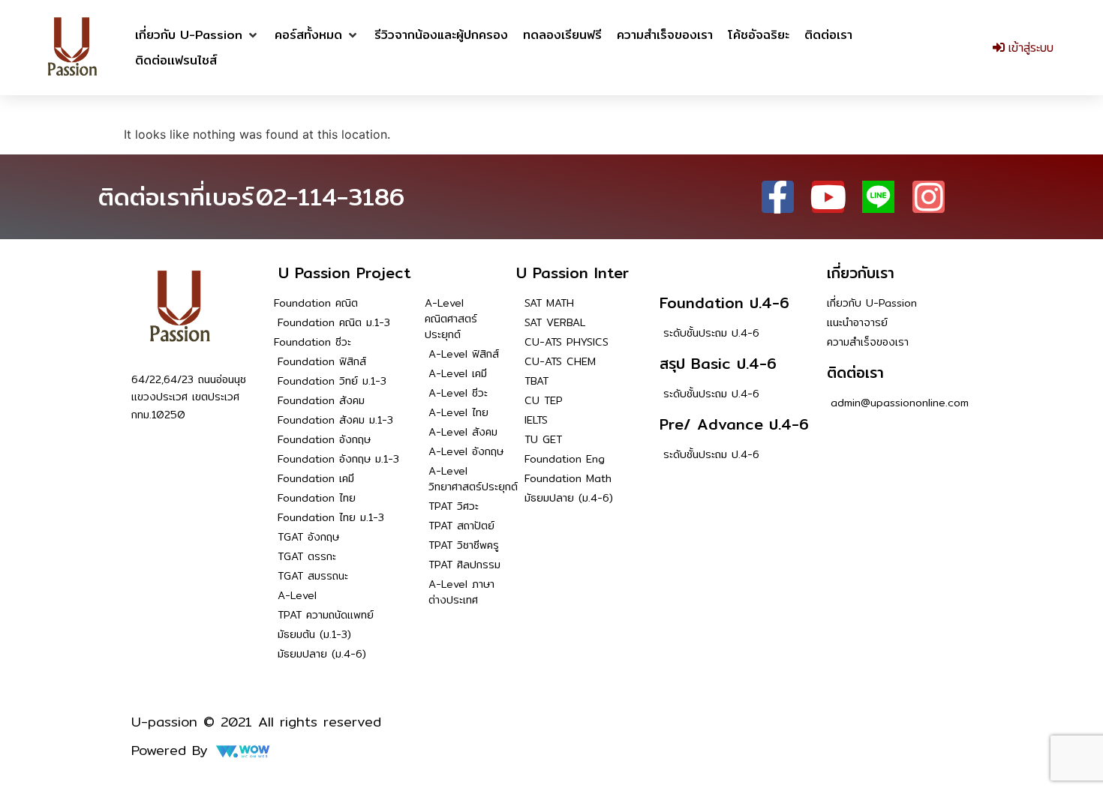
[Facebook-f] (778, 197)
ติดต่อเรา (855, 372)
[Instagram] (928, 197)
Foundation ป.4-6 (724, 302)
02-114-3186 (330, 196)
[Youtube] (828, 197)
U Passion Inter (572, 272)
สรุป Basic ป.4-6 (718, 363)
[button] (197, 35)
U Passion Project (344, 272)
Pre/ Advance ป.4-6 (734, 424)
